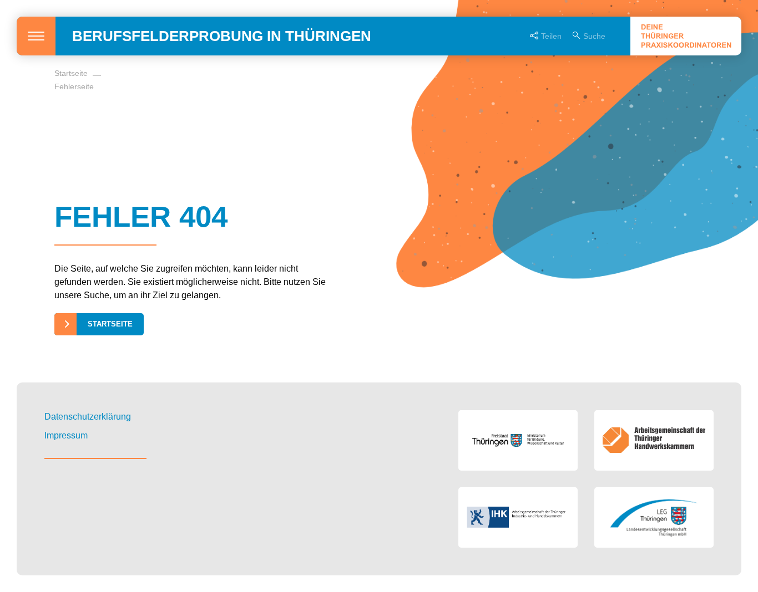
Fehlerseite (74, 86)
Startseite (71, 73)
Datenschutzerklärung (87, 416)
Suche (594, 36)
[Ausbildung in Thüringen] (685, 36)
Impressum (66, 435)
